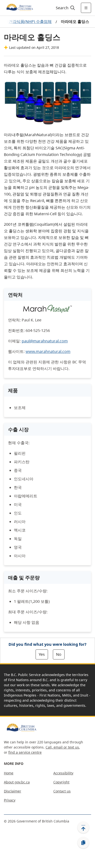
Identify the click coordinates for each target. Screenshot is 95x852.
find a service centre (25, 752)
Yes (42, 654)
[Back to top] (83, 827)
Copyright (61, 782)
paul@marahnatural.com (45, 341)
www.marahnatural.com (48, 351)
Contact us (62, 791)
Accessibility (63, 773)
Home (8, 773)
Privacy (9, 800)
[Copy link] (83, 843)
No (58, 654)
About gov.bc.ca (17, 782)
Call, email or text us (62, 747)
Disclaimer (12, 791)
